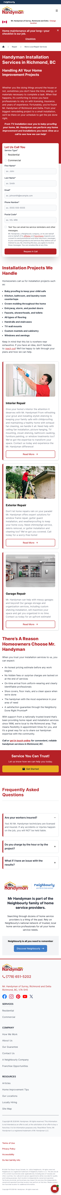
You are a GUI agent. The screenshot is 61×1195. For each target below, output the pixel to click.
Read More (28, 454)
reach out (10, 348)
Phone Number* (12, 202)
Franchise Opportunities (15, 1066)
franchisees (39, 236)
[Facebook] (4, 996)
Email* (7, 190)
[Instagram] (11, 996)
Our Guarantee (10, 1046)
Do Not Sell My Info (11, 1160)
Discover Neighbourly (28, 948)
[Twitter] (32, 996)
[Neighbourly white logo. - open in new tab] (9, 2)
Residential (14, 154)
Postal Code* (11, 214)
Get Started (32, 768)
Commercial (14, 160)
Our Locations (9, 1095)
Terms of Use (8, 1143)
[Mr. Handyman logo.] (17, 886)
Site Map (7, 1108)
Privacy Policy (8, 1149)
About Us (7, 1040)
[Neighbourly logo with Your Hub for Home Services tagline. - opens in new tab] (45, 886)
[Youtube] (25, 996)
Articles (6, 1083)
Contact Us (8, 1053)
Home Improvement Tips (15, 1089)
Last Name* (10, 178)
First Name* (10, 165)
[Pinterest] (18, 996)
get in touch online (20, 740)
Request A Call (30, 251)
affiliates (27, 236)
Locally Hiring (9, 1102)
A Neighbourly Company (15, 1059)
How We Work (9, 1034)
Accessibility (8, 1154)
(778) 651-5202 (18, 977)
